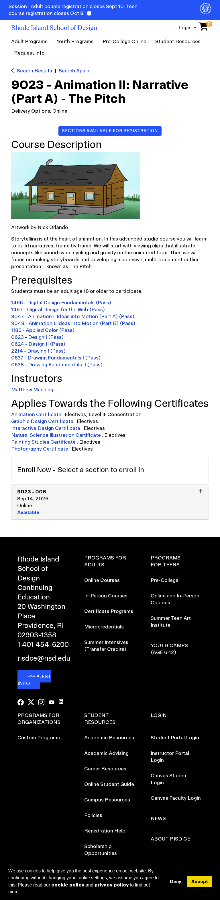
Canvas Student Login (169, 779)
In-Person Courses (105, 595)
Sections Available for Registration (110, 130)
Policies (93, 815)
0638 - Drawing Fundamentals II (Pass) (57, 364)
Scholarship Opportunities (100, 849)
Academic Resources (109, 737)
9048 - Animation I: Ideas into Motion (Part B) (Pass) (73, 323)
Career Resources (105, 768)
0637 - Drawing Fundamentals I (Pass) (56, 357)
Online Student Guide (109, 784)
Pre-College (164, 580)
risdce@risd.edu (43, 658)
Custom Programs (38, 737)
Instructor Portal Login (170, 756)
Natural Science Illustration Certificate (56, 435)
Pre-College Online (124, 41)
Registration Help (104, 830)
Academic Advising (106, 753)
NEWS (158, 818)
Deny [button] (175, 881)
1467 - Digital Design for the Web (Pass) (58, 309)
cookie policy (68, 884)
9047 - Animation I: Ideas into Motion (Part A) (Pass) (72, 316)
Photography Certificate (40, 448)
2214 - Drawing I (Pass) (38, 350)
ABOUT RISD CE (170, 838)
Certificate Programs (108, 611)
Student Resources (178, 41)
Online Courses (102, 580)
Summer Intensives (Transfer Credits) (106, 645)
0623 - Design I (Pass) (37, 337)
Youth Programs (75, 41)
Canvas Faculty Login (176, 798)
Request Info (29, 52)
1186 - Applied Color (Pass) (42, 330)
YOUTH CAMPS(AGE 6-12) (169, 649)
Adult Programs (29, 41)
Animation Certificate (36, 414)
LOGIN (159, 715)
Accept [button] (199, 881)
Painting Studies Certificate (44, 442)
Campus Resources (107, 799)
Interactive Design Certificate (46, 428)
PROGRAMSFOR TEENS (165, 561)
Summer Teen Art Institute (171, 621)
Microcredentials (104, 626)
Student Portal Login (175, 737)
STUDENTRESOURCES (99, 718)
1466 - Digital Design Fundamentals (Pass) (61, 302)
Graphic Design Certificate (42, 421)
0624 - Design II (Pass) (38, 344)
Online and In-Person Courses (175, 599)
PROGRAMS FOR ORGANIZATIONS (38, 718)
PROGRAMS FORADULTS (105, 561)
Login (185, 27)
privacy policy (112, 884)
